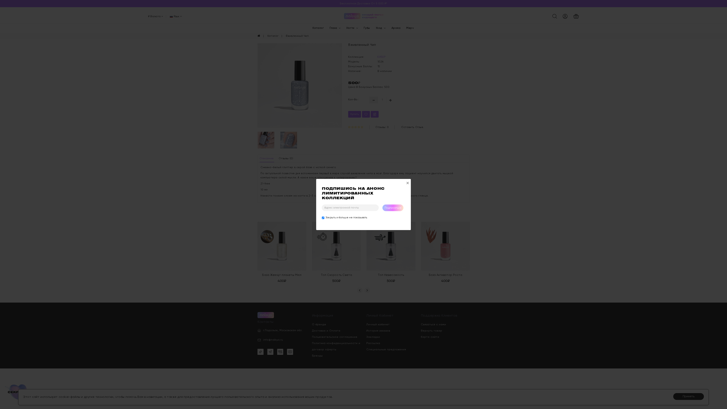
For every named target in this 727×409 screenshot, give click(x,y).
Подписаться (393, 208)
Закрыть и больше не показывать (346, 217)
